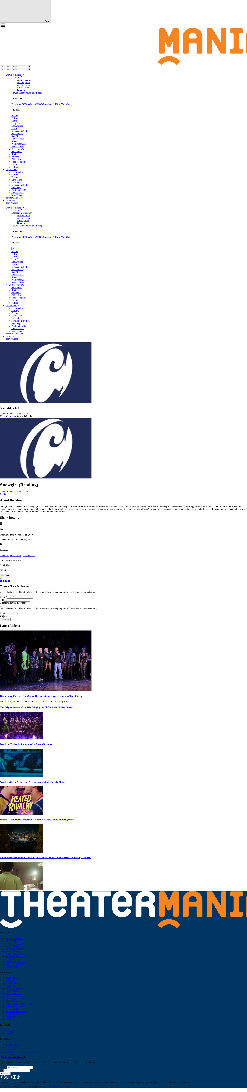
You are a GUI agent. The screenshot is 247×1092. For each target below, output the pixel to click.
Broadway (27, 80)
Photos (14, 164)
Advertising (11, 1050)
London (9, 1033)
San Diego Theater (14, 1009)
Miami (14, 128)
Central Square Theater (10, 555)
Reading (4, 494)
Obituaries (16, 159)
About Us (10, 1055)
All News (10, 1019)
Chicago (15, 118)
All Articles (16, 151)
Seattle (14, 141)
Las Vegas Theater (14, 949)
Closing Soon (23, 87)
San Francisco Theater (16, 956)
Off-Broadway (28, 104)
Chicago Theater (13, 941)
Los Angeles (17, 126)
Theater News (12, 978)
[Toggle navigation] (3, 25)
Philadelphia (17, 133)
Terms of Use (64, 1086)
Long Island (16, 123)
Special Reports (18, 162)
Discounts (21, 90)
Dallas (14, 121)
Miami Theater (12, 951)
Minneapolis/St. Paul (20, 131)
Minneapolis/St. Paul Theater (19, 964)
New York (10, 1030)
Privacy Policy (51, 1086)
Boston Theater (13, 946)
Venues (15, 93)
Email (3, 597)
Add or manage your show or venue (22, 1052)
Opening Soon (23, 82)
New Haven (16, 195)
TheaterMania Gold (14, 198)
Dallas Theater (12, 996)
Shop (8, 1047)
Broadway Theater (14, 938)
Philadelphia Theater (15, 954)
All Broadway (23, 85)
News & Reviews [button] (14, 149)
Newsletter (10, 200)
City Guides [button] (11, 169)
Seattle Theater (12, 959)
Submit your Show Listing (30, 93)
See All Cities (17, 146)
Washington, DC (19, 144)
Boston (14, 115)
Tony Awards (12, 203)
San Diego (16, 136)
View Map (5, 575)
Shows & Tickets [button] (14, 75)
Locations (16, 77)
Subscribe (5, 619)
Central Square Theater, (10, 413)
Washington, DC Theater (17, 961)
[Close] (1, 606)
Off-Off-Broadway (44, 104)
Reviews (15, 154)
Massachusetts (29, 555)
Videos (14, 167)
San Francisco (17, 138)
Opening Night (12, 983)
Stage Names (12, 1044)
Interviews (16, 156)
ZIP (1, 600)
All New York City (61, 104)
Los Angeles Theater (15, 943)
